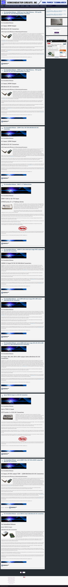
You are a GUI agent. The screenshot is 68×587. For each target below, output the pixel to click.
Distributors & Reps (43, 5)
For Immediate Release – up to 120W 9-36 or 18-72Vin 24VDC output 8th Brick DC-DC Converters (23, 460)
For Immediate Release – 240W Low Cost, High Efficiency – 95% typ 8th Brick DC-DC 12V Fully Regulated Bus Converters (22, 70)
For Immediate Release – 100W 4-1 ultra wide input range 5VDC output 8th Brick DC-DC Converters (24, 250)
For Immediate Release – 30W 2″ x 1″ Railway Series (17, 184)
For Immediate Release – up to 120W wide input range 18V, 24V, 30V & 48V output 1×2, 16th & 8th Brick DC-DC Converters (24, 343)
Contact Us (22, 5)
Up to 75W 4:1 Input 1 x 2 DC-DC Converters (15, 395)
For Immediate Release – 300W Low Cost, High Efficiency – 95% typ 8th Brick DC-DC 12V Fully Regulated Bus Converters (22, 12)
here (16, 223)
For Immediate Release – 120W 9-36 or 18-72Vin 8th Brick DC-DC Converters (21, 128)
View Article (56, 57)
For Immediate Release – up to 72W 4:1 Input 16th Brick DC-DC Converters (24, 513)
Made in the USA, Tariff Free (35, 5)
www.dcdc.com (9, 50)
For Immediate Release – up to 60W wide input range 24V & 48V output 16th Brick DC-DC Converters (23, 299)
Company (27, 5)
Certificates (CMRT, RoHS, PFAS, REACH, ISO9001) (12, 5)
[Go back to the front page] (34, 2)
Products (2, 5)
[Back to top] (66, 585)
